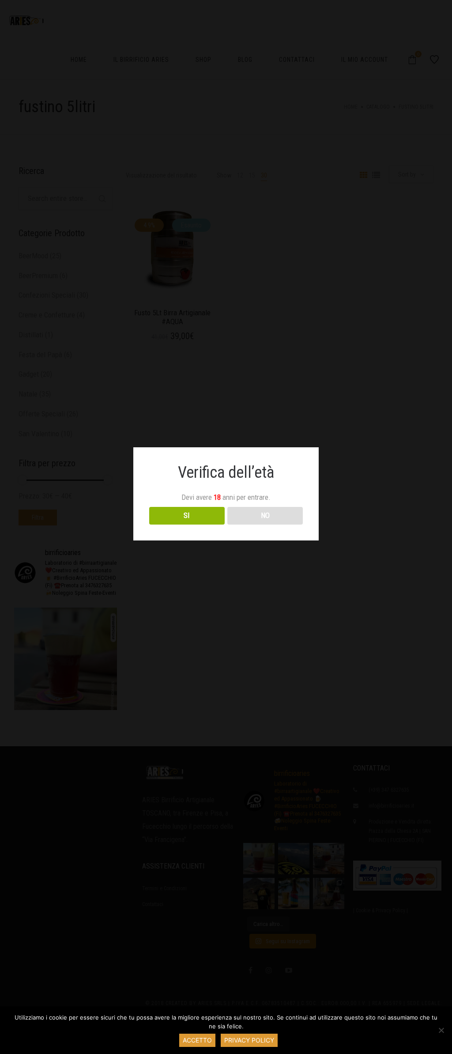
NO (265, 515)
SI (187, 515)
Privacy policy (249, 1040)
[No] (441, 1030)
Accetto (197, 1040)
